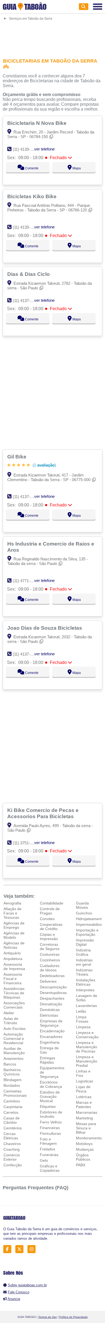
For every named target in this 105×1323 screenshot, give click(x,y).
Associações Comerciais (14, 1005)
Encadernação (52, 1031)
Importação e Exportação (87, 932)
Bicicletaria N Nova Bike (37, 123)
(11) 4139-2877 (26, 149)
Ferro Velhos (51, 1122)
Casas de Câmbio (12, 1120)
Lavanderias (86, 1005)
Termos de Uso (47, 1316)
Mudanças (85, 1149)
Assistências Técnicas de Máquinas (14, 992)
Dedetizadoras (52, 976)
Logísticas (84, 1081)
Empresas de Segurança (51, 1023)
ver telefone (44, 149)
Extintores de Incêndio (51, 1114)
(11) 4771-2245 (26, 580)
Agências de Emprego (14, 925)
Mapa (76, 168)
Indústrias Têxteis (84, 972)
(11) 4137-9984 (26, 654)
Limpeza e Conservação (87, 1034)
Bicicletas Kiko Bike (32, 196)
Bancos (10, 1064)
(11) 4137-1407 (26, 300)
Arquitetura (13, 959)
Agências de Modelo (14, 935)
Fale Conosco (18, 1292)
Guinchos (84, 913)
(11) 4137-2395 (26, 496)
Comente (31, 168)
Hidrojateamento (90, 919)
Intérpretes (85, 990)
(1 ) (44, 465)
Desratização (51, 1004)
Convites (47, 919)
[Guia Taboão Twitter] (20, 1249)
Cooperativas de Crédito (51, 926)
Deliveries (48, 981)
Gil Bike (17, 457)
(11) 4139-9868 (26, 227)
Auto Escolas (15, 1028)
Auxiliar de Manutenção (14, 1050)
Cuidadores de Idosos (50, 968)
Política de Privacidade (73, 1316)
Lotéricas (84, 1097)
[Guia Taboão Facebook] (8, 1249)
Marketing (84, 1118)
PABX (80, 1165)
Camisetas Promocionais (15, 1093)
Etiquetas (48, 1106)
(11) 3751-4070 (26, 843)
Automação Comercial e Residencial (14, 1038)
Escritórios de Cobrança (51, 1084)
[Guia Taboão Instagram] (32, 1249)
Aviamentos (13, 1058)
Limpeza (83, 1027)
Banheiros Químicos (12, 1072)
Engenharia (50, 1042)
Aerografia (12, 903)
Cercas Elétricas (11, 1136)
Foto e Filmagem (48, 1141)
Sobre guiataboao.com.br (27, 1285)
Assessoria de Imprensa (14, 966)
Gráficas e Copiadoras (50, 1168)
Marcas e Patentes (84, 1104)
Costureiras (50, 954)
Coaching (12, 1149)
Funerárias (49, 1155)
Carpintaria (13, 1107)
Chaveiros (12, 1144)
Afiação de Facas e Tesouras (13, 913)
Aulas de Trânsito (11, 1020)
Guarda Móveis (82, 905)
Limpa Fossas (82, 1019)
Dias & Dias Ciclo (29, 274)
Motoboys (84, 1144)
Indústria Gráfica (83, 952)
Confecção (13, 1165)
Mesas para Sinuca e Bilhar (86, 1128)
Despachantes (52, 998)
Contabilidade (51, 903)
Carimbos (12, 1101)
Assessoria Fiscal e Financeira (13, 978)
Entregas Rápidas (47, 1060)
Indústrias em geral (84, 962)
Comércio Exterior (12, 1157)
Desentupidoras (53, 992)
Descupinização (53, 987)
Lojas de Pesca (83, 1089)
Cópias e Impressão (49, 936)
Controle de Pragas (50, 911)
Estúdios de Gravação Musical (50, 1096)
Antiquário (12, 953)
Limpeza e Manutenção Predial (86, 1061)
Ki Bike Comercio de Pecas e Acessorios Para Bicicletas (43, 813)
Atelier (9, 1013)
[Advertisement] (53, 36)
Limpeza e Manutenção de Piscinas (86, 1046)
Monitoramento (89, 1138)
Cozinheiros (50, 960)
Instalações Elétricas (85, 982)
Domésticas (50, 1009)
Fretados (47, 1149)
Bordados (12, 1085)
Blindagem (13, 1080)
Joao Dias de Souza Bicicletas (45, 628)
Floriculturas (50, 1133)
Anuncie (14, 1299)
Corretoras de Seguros (50, 946)
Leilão (81, 1011)
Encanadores (51, 1036)
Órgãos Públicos (83, 1157)
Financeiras (50, 1128)
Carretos (11, 1112)
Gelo (44, 1160)
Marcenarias (86, 1112)
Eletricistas (49, 1015)
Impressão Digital (85, 942)
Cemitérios (13, 1128)
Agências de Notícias (14, 945)
